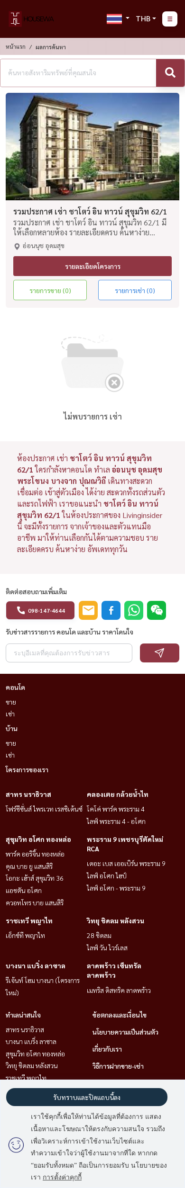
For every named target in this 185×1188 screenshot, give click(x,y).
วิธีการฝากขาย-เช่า (118, 1066)
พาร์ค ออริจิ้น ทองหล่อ (35, 853)
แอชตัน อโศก (24, 890)
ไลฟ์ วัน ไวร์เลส (107, 947)
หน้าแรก (16, 46)
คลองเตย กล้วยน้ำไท (117, 794)
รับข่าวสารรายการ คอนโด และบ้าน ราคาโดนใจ (69, 631)
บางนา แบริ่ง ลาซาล (35, 965)
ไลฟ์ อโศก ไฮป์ (107, 875)
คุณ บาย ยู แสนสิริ (29, 866)
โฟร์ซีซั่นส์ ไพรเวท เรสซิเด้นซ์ (44, 808)
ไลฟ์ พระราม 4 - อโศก (116, 821)
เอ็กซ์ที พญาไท (25, 935)
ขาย (11, 701)
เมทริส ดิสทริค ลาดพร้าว (119, 990)
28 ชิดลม (99, 935)
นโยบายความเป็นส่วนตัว (125, 1031)
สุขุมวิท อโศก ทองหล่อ (38, 839)
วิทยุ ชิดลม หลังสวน (115, 920)
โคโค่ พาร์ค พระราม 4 (116, 808)
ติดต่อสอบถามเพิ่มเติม (36, 591)
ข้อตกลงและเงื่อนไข (119, 1014)
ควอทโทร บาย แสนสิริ (35, 902)
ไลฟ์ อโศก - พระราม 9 (116, 888)
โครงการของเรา (27, 769)
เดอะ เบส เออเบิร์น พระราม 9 (126, 863)
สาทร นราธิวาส (28, 794)
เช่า (10, 713)
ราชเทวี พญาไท (29, 920)
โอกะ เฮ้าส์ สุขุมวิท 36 (35, 878)
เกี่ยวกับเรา (107, 1049)
